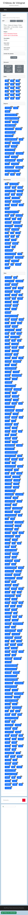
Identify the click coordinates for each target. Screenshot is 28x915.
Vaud (18, 174)
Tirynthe (14, 742)
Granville (8, 438)
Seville (18, 711)
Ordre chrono (19, 71)
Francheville (9, 424)
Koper (7, 473)
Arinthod (14, 295)
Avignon (20, 298)
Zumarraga (9, 787)
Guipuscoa (8, 222)
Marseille (8, 553)
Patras (15, 616)
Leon (7, 518)
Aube (14, 187)
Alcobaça (8, 288)
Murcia (8, 156)
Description (7, 38)
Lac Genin (8, 497)
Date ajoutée (7, 47)
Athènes (8, 298)
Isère (7, 232)
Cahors (8, 343)
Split (13, 721)
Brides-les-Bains (15, 337)
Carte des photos (9, 67)
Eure (12, 215)
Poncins (8, 634)
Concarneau (9, 382)
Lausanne (8, 504)
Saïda (14, 655)
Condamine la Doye (11, 385)
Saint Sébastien (19, 683)
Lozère (8, 239)
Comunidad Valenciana (11, 139)
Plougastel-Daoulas (11, 630)
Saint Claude (17, 658)
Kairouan (20, 466)
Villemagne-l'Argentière (11, 774)
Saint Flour (9, 662)
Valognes (8, 763)
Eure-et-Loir (19, 215)
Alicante (21, 288)
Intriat (21, 459)
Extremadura (16, 142)
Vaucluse (18, 264)
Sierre (14, 714)
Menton (14, 557)
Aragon (16, 107)
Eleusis (8, 417)
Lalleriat (15, 497)
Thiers (14, 739)
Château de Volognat (14, 3)
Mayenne (8, 243)
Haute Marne (17, 222)
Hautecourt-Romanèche (12, 452)
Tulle (7, 756)
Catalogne (19, 128)
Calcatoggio (15, 343)
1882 (18, 80)
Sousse (8, 721)
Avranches (8, 302)
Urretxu (13, 756)
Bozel (7, 333)
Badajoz (16, 302)
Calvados (20, 191)
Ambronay (17, 291)
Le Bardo (8, 508)
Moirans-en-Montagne (11, 567)
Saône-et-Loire (9, 257)
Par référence (19, 67)
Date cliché (6, 43)
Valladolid (8, 760)
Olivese (8, 599)
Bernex (14, 323)
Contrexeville (17, 389)
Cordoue (8, 392)
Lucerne (8, 543)
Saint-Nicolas (9, 693)
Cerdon (15, 357)
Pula (7, 644)
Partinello (8, 616)
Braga (13, 333)
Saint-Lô (8, 690)
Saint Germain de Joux (11, 669)
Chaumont (8, 371)
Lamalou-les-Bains (10, 501)
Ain (7, 184)
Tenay (21, 735)
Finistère (8, 218)
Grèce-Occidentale (10, 149)
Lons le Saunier (10, 536)
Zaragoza (8, 784)
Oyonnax (14, 609)
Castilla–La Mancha (11, 125)
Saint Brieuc (9, 658)
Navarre (8, 246)
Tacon (7, 735)
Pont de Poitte (16, 634)
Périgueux (15, 620)
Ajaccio (8, 284)
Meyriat (8, 564)
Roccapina (15, 648)
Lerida (13, 518)
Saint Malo (8, 672)
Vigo (13, 767)
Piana (14, 627)
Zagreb (15, 781)
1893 (12, 94)
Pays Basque (15, 163)
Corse (21, 139)
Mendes (8, 557)
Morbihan (15, 243)
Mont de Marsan (10, 571)
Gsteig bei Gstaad (10, 445)
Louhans (8, 539)
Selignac (8, 707)
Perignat (8, 620)
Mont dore (19, 571)
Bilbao (20, 323)
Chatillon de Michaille (11, 368)
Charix (8, 364)
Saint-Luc (15, 690)
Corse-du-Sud (16, 197)
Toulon (21, 746)
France (5, 33)
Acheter (13, 20)
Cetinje (21, 357)
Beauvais (8, 312)
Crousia (8, 403)
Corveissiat (16, 396)
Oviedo (8, 609)
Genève (8, 431)
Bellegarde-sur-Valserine (12, 316)
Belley (7, 319)
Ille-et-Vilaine (15, 229)
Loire (13, 236)
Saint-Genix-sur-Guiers (11, 686)
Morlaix (8, 581)
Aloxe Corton (9, 291)
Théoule (8, 739)
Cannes (8, 347)
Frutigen (15, 427)
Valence (20, 756)
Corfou (15, 392)
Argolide (8, 187)
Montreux (19, 578)
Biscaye (20, 187)
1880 (7, 80)
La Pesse (16, 483)
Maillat (8, 546)
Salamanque (9, 697)
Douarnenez (19, 410)
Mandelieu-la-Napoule (11, 550)
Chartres (14, 364)
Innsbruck (14, 459)
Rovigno (14, 651)
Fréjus (16, 424)
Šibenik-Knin (15, 260)
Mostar (14, 581)
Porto (13, 641)
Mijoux (14, 564)
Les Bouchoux (9, 522)
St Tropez (8, 728)
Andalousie (9, 107)
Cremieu (16, 399)
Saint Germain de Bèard (12, 665)
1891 (18, 91)
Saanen (8, 655)
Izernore (8, 462)
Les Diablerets (9, 525)
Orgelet (20, 606)
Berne (7, 323)
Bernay (21, 319)
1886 (7, 87)
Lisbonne (8, 532)
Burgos (8, 340)
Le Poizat (17, 511)
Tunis (7, 264)
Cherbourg (16, 371)
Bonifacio (15, 326)
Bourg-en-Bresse (10, 330)
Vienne (8, 767)
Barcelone (8, 305)
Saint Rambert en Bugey (12, 679)
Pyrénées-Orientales (11, 253)
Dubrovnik (8, 413)
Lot (18, 236)
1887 (12, 87)
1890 (12, 91)
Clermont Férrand (17, 375)
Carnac (21, 347)
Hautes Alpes (18, 225)
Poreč (7, 641)
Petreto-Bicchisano (18, 623)
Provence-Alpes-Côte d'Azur (13, 170)
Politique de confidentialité (9, 912)
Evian (21, 417)
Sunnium (18, 732)
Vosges (8, 267)
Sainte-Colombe (19, 693)
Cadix (14, 340)
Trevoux (8, 749)
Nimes (19, 592)
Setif (12, 711)
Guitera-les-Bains (10, 448)
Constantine (9, 389)
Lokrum (21, 532)
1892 (7, 94)
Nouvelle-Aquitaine (10, 160)
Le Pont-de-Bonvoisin (11, 515)
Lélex (20, 515)
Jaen (14, 462)
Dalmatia (8, 142)
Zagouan (8, 781)
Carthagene (15, 350)
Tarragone (14, 735)
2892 (18, 98)
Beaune (14, 309)
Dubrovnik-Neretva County (12, 211)
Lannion (19, 501)
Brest (7, 337)
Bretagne (8, 121)
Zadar (19, 777)
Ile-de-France (20, 153)
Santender (17, 697)
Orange (13, 606)
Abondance (9, 277)
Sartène (15, 704)
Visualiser (20, 20)
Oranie (8, 163)
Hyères (8, 459)
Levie (16, 529)
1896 (12, 98)
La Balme (8, 476)
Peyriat (8, 627)
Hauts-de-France (10, 153)
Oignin (19, 595)
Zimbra (15, 784)
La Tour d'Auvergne (10, 490)
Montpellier (17, 574)
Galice (7, 146)
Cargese (14, 347)
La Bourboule (16, 476)
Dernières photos (9, 71)
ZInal (21, 784)
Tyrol (7, 174)
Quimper (13, 644)
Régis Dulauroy (16, 17)
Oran (7, 606)
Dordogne (14, 204)
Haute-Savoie (9, 225)
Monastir (21, 567)
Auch (14, 298)
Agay (15, 277)
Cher (13, 194)
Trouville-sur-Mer (10, 753)
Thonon (8, 742)
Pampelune (9, 613)
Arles (21, 295)
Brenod (19, 333)
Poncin (20, 630)
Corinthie (19, 194)
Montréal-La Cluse (10, 578)
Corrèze (8, 197)
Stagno (15, 728)
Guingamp (20, 445)
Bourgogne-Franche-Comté (12, 118)
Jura (9, 35)
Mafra (19, 543)
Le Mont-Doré (9, 511)
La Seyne (16, 487)
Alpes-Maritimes (14, 184)
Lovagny (15, 539)
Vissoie (8, 777)
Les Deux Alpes (19, 522)
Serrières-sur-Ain (17, 707)
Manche (14, 239)
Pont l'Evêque (9, 637)
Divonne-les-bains (10, 406)
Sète (7, 711)
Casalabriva (9, 354)
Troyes (19, 753)
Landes (18, 232)
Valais (13, 174)
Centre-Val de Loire (10, 132)
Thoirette (21, 739)
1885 (18, 84)
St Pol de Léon (9, 725)
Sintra (20, 714)
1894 (18, 94)
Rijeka (7, 648)
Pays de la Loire (10, 167)
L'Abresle (19, 473)
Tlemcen (8, 746)
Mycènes (14, 588)
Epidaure (14, 417)
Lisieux (15, 532)
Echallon (15, 413)
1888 (18, 87)
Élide (7, 215)
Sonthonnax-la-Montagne (12, 718)
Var (12, 264)
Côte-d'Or (8, 201)
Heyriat (20, 455)
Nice (13, 592)
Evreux (8, 420)
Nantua (21, 588)
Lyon (14, 543)
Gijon (20, 431)
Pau (20, 616)
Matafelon (15, 553)
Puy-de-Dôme (9, 250)
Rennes (20, 644)
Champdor (8, 361)
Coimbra (8, 378)
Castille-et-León (10, 128)
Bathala (15, 305)
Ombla (21, 602)
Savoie (8, 260)
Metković (17, 560)
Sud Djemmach (10, 732)
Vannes (15, 763)
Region (5, 31)
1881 (12, 80)
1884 (12, 84)
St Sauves (18, 725)
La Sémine (8, 487)
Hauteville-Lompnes (11, 455)
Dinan (21, 403)
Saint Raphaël (9, 683)
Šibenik (8, 714)
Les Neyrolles (9, 529)
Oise (13, 246)
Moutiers (16, 585)
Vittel (13, 777)
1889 (7, 91)
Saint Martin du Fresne (11, 676)
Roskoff (8, 651)
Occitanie (20, 160)
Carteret (8, 350)
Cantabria (15, 121)
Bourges (19, 330)
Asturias (8, 111)
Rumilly (21, 651)
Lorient (18, 536)
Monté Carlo (9, 574)
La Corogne (9, 480)
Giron (7, 434)
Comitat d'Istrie (9, 135)
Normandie (15, 156)
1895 (7, 98)
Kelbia (17, 469)
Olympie (14, 602)
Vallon (15, 760)
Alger (14, 288)
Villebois (19, 767)
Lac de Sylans (20, 494)
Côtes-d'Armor (17, 201)
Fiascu (14, 420)
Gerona (14, 431)
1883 (7, 84)
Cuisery (14, 403)
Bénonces (14, 319)
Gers (19, 218)
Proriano (19, 641)
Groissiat (15, 441)
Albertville (15, 284)
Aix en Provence (10, 281)
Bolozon (8, 326)
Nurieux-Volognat (10, 595)
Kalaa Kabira (9, 469)
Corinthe (8, 396)
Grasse (15, 438)
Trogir (14, 749)
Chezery (8, 375)
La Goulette (9, 483)
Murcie (8, 588)
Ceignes (8, 357)
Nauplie (8, 592)
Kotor (13, 473)
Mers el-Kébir (9, 560)
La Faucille (17, 480)
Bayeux (8, 309)
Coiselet (15, 378)
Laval (15, 504)
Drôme (8, 208)
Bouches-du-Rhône (10, 191)
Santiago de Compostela (12, 700)
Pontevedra (18, 637)
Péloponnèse (19, 167)
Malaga (14, 546)
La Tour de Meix (14, 35)
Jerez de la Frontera (11, 466)
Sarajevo (8, 704)
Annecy (8, 295)
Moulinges (8, 585)
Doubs (22, 204)
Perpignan (8, 623)
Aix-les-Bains (19, 281)
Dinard (8, 204)
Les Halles (18, 525)
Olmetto (8, 602)
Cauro (16, 354)
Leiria (7, 236)
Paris (15, 613)
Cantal (8, 194)
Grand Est (14, 146)
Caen (19, 340)
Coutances (8, 399)
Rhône (20, 253)
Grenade (8, 441)
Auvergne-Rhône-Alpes (11, 114)
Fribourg (8, 427)
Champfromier (17, 361)
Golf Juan (14, 434)
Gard (14, 218)
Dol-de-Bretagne (10, 410)
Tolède (15, 746)
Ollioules (14, 599)
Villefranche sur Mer (11, 770)
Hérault (8, 229)
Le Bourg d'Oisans (17, 508)
